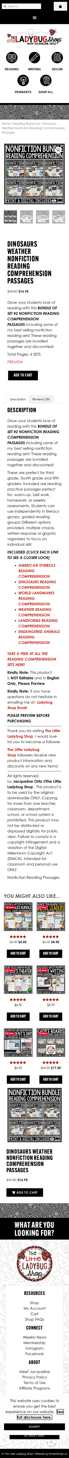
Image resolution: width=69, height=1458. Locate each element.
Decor (57, 69)
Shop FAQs (34, 1319)
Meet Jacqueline (34, 1371)
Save (11, 907)
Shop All (45, 92)
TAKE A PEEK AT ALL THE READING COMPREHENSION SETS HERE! (31, 659)
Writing (34, 69)
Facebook (34, 1354)
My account (35, 1308)
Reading (12, 69)
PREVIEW (15, 362)
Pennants (23, 92)
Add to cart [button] (18, 954)
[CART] (60, 6)
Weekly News (34, 1337)
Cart (34, 1314)
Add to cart (23, 375)
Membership (34, 1343)
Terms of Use (35, 1383)
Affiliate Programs (34, 1388)
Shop (34, 1303)
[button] (34, 17)
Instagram (35, 1348)
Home (6, 123)
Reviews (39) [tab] (41, 399)
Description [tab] (18, 399)
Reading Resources (26, 123)
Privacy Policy (34, 1377)
